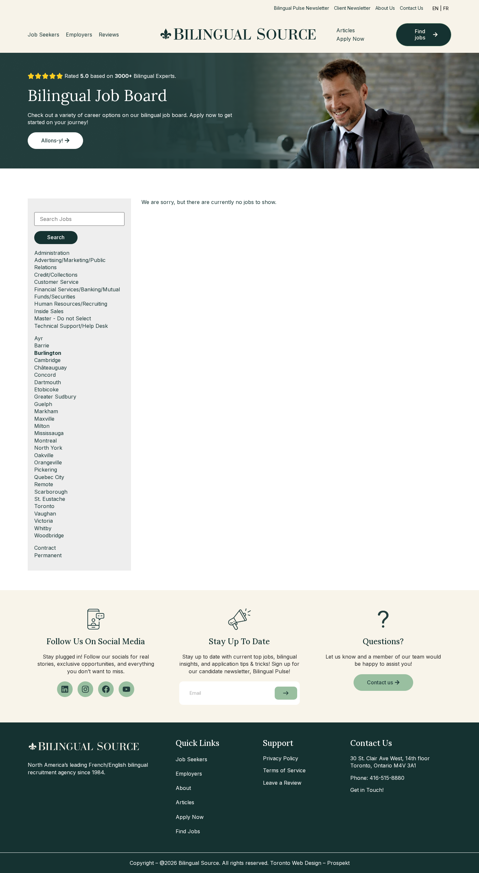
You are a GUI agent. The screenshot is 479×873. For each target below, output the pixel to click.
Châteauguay (50, 367)
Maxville (44, 418)
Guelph (43, 404)
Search (56, 237)
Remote (43, 484)
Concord (45, 374)
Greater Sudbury (55, 396)
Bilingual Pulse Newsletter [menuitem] (301, 8)
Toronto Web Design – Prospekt (310, 863)
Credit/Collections (56, 274)
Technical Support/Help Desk (71, 326)
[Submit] (286, 693)
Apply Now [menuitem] (350, 39)
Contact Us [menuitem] (411, 8)
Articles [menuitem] (345, 30)
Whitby (42, 528)
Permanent (48, 555)
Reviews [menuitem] (109, 34)
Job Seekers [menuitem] (43, 34)
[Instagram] (85, 689)
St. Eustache (49, 499)
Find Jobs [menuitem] (188, 831)
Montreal (45, 440)
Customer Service (56, 282)
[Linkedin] (65, 689)
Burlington (47, 353)
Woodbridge (49, 535)
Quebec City (49, 477)
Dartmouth (47, 382)
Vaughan (45, 513)
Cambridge (47, 360)
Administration (51, 253)
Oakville (43, 455)
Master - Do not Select (62, 318)
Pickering (45, 469)
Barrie (41, 345)
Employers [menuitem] (79, 34)
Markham (46, 411)
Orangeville (48, 462)
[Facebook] (106, 689)
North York (48, 447)
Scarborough (50, 491)
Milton (42, 426)
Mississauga (49, 433)
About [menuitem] (183, 788)
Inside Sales (49, 311)
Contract (45, 548)
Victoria (43, 520)
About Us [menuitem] (385, 8)
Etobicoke (46, 389)
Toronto (44, 506)
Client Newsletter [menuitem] (352, 8)
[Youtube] (126, 689)
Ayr (38, 338)
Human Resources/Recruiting (70, 303)
